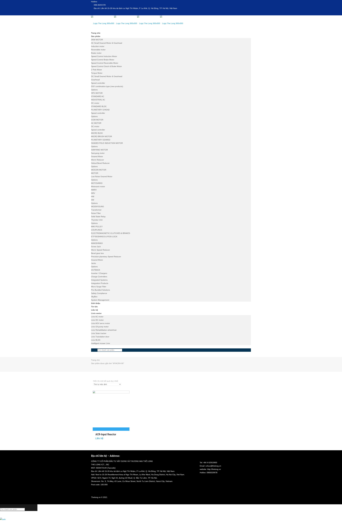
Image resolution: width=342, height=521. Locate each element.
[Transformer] (137, 23)
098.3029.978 (100, 5)
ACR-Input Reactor (105, 434)
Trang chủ (95, 360)
